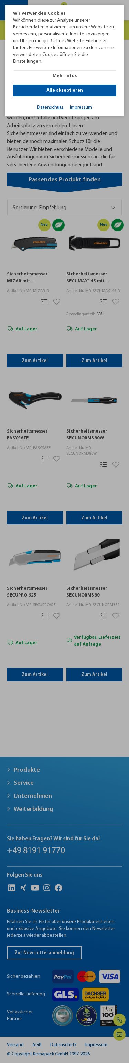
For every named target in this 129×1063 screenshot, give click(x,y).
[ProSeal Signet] (23, 1048)
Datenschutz (50, 107)
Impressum (81, 107)
